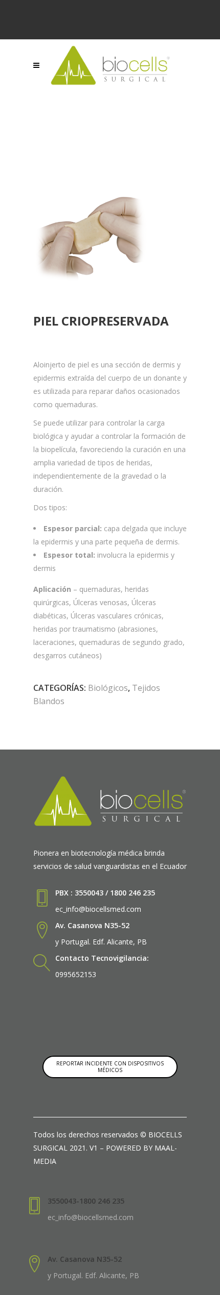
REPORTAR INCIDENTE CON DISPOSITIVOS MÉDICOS (110, 1067)
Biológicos (108, 687)
